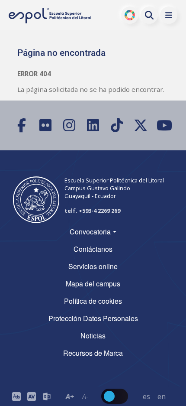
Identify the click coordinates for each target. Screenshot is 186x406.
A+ (70, 396)
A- (85, 396)
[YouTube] (164, 125)
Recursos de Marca (93, 353)
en (161, 396)
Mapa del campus (93, 284)
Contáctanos (93, 249)
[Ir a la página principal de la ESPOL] (51, 15)
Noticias (93, 336)
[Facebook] (21, 125)
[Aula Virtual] (31, 396)
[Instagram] (69, 125)
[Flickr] (45, 125)
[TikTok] (117, 125)
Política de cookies (93, 301)
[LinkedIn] (93, 125)
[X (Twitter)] (140, 125)
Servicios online (93, 266)
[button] (168, 15)
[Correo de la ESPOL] (46, 396)
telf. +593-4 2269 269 (92, 210)
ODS (130, 15)
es (146, 396)
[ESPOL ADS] (16, 396)
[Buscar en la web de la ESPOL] (149, 15)
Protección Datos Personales (93, 318)
